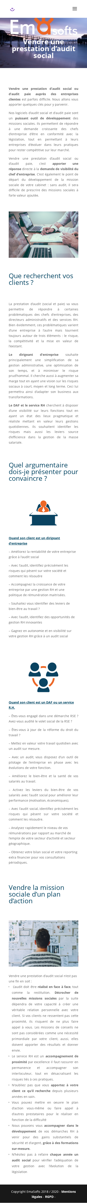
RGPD (49, 1197)
